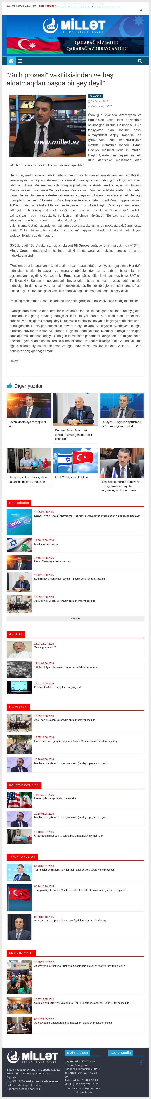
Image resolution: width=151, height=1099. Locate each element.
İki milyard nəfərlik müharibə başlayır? (81, 5)
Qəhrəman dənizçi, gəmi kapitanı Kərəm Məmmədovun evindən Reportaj (75, 741)
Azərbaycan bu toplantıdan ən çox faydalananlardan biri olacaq (70, 920)
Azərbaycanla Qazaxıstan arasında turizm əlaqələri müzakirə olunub (73, 1022)
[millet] (11, 61)
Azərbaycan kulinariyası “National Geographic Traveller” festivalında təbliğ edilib (80, 965)
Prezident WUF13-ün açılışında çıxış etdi (57, 687)
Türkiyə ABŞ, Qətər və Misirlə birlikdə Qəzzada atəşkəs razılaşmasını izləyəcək (80, 890)
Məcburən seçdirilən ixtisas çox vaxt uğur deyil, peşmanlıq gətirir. (71, 763)
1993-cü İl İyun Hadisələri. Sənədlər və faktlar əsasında (65, 667)
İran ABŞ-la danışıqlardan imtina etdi (55, 798)
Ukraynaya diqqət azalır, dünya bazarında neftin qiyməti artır (68, 835)
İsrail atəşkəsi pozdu (46, 544)
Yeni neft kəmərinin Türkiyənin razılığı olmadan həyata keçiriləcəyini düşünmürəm (121, 486)
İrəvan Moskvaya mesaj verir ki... (53, 561)
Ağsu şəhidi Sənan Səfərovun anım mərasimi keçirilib (64, 600)
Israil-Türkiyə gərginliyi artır (72, 477)
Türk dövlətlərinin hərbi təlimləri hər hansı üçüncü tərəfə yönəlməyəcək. (74, 869)
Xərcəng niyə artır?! (45, 647)
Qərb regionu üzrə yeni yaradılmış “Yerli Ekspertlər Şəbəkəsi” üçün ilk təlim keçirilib (81, 1002)
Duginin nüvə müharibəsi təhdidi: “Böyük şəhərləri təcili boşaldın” (73, 434)
